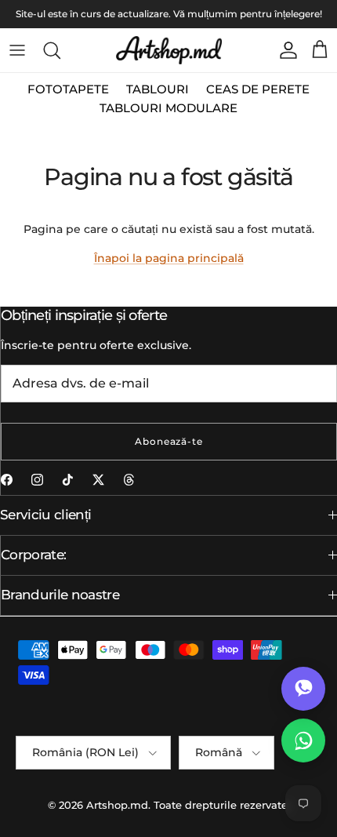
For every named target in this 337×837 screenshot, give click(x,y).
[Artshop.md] (169, 50)
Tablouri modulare (168, 108)
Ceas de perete (258, 89)
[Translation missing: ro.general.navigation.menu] (17, 50)
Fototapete (68, 89)
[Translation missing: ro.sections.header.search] (51, 50)
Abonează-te (169, 441)
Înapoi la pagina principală (169, 258)
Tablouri (157, 89)
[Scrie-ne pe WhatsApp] (303, 740)
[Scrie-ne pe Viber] (303, 689)
